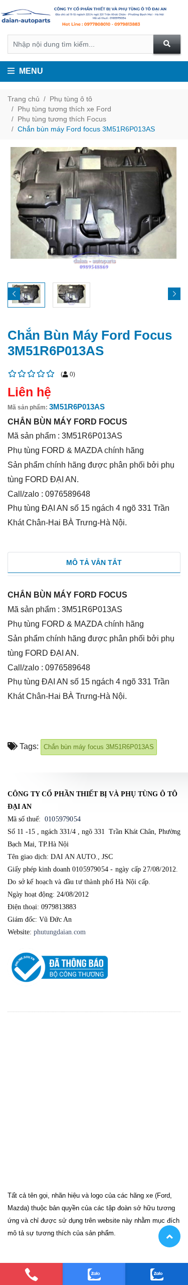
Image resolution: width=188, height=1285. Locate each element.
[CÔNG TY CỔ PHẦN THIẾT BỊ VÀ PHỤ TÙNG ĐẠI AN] (94, 17)
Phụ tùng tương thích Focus (62, 119)
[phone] (31, 1274)
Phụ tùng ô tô (71, 99)
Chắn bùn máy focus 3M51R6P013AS (99, 747)
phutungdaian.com (60, 932)
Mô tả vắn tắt (94, 562)
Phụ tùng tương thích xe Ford (64, 109)
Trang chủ (24, 99)
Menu (30, 71)
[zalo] (94, 1274)
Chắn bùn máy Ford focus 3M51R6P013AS (86, 129)
